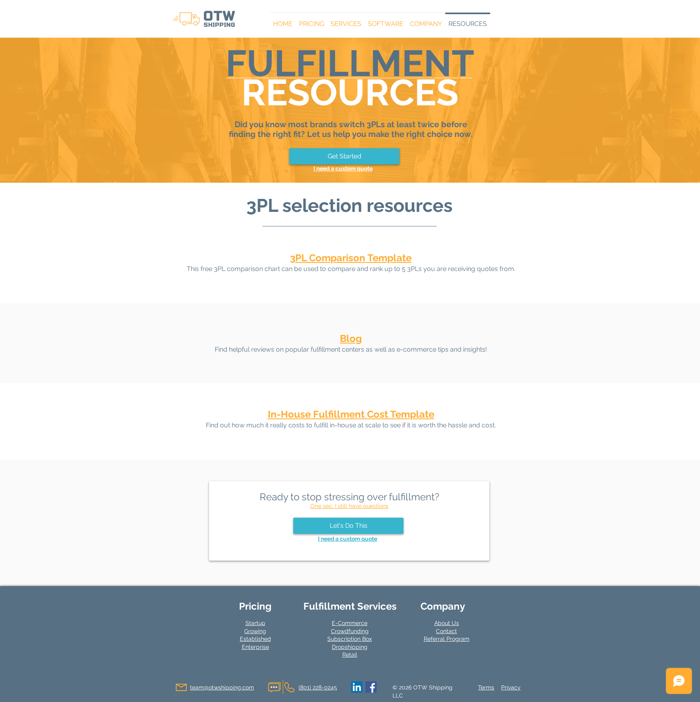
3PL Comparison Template (351, 258)
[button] (311, 20)
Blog (351, 338)
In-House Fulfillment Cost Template (351, 414)
